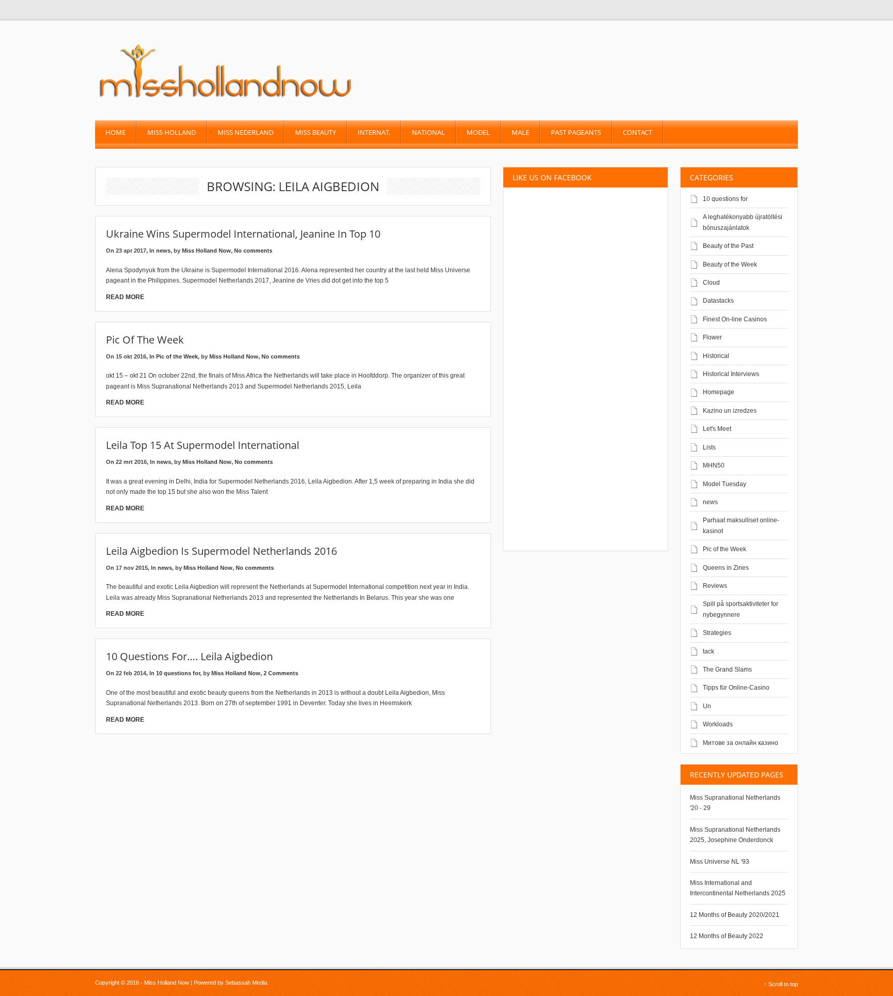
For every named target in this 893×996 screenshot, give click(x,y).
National (428, 132)
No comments (253, 250)
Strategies (717, 632)
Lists (709, 447)
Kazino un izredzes (730, 410)
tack (708, 651)
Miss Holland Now (206, 250)
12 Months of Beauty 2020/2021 (734, 915)
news (163, 250)
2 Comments (281, 673)
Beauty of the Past (728, 246)
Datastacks (718, 300)
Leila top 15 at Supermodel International (202, 445)
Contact (637, 132)
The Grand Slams (727, 669)
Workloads (718, 724)
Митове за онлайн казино (740, 742)
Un (707, 706)
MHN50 (714, 465)
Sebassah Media (246, 982)
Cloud (711, 282)
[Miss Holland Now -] (226, 98)
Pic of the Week (145, 340)
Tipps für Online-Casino (736, 687)
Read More (125, 297)
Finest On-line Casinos (735, 319)
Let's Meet (717, 428)
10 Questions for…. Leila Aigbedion (189, 656)
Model (478, 132)
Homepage (718, 392)
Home (115, 132)
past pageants (576, 132)
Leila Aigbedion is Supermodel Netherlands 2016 (221, 551)
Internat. (374, 132)
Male (520, 132)
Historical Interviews (731, 374)
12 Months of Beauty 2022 (726, 936)
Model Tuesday (724, 484)
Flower (712, 337)
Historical (716, 356)
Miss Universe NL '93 (719, 861)
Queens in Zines (726, 567)
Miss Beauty (315, 132)
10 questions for (178, 673)
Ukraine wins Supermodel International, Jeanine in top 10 (243, 234)
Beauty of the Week (730, 264)
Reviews (715, 585)
